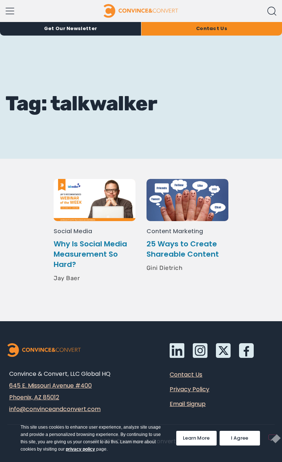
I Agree (240, 437)
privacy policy (80, 449)
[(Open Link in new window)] (246, 350)
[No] (272, 437)
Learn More (200, 436)
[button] (271, 11)
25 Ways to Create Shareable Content (183, 249)
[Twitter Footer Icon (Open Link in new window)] (223, 350)
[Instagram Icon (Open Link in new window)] (200, 350)
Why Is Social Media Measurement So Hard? (90, 254)
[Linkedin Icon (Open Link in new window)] (177, 350)
